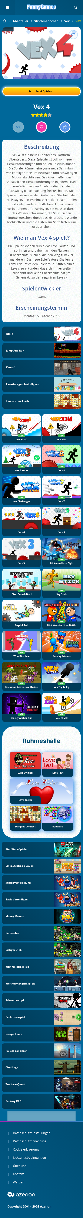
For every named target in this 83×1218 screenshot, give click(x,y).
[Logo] (41, 7)
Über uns (19, 1166)
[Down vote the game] (41, 127)
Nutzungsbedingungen (29, 1157)
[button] (75, 7)
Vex (67, 21)
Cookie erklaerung (26, 1149)
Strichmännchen (46, 21)
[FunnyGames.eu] (4, 21)
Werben (18, 1182)
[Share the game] (18, 127)
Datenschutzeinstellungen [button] (31, 1133)
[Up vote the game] (65, 127)
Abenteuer (20, 21)
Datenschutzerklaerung (29, 1141)
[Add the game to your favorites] (73, 34)
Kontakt (18, 1174)
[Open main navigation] (7, 7)
